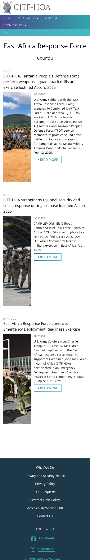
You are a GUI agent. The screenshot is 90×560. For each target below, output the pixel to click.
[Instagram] (43, 549)
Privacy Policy (45, 483)
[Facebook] (43, 539)
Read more (48, 159)
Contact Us (45, 516)
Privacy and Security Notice (45, 476)
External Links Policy (45, 500)
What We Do (27, 18)
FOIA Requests (45, 492)
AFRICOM (51, 18)
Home (7, 18)
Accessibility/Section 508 (45, 508)
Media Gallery (14, 25)
